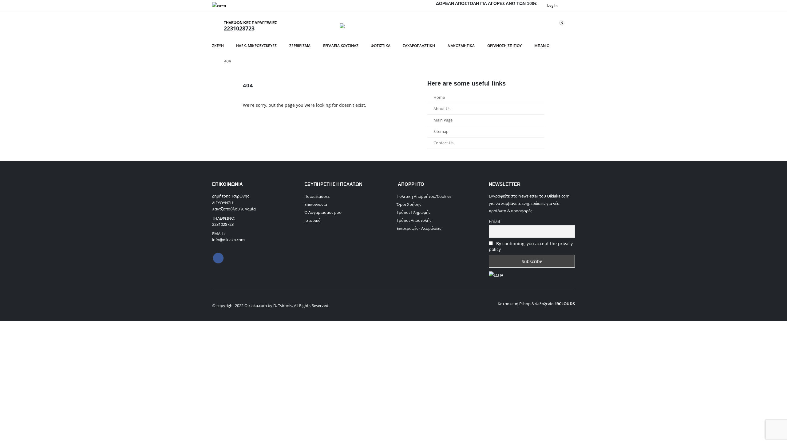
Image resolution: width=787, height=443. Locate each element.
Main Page (443, 120)
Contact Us (443, 143)
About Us (441, 108)
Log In (552, 5)
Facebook (218, 258)
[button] (571, 26)
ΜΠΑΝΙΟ (541, 45)
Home (439, 97)
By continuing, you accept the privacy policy (531, 246)
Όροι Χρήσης (409, 204)
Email (494, 221)
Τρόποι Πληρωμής (413, 212)
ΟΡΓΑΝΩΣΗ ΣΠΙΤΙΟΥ (504, 45)
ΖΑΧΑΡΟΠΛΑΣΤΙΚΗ (419, 45)
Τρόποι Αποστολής (414, 220)
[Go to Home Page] (214, 61)
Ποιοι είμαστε (317, 196)
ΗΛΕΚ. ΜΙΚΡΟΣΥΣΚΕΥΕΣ (256, 45)
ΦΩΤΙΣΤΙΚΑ (380, 45)
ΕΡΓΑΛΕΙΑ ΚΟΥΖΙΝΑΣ (340, 45)
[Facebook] (570, 5)
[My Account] (530, 26)
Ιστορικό (312, 220)
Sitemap (441, 131)
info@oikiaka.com (228, 239)
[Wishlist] (544, 26)
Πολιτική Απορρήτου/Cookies (424, 196)
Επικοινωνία (315, 204)
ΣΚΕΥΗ (217, 45)
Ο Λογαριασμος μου (323, 212)
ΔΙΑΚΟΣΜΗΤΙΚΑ (461, 45)
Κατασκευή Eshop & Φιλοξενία (536, 303)
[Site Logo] (393, 25)
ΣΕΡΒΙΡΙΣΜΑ (299, 45)
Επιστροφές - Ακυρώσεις (419, 228)
